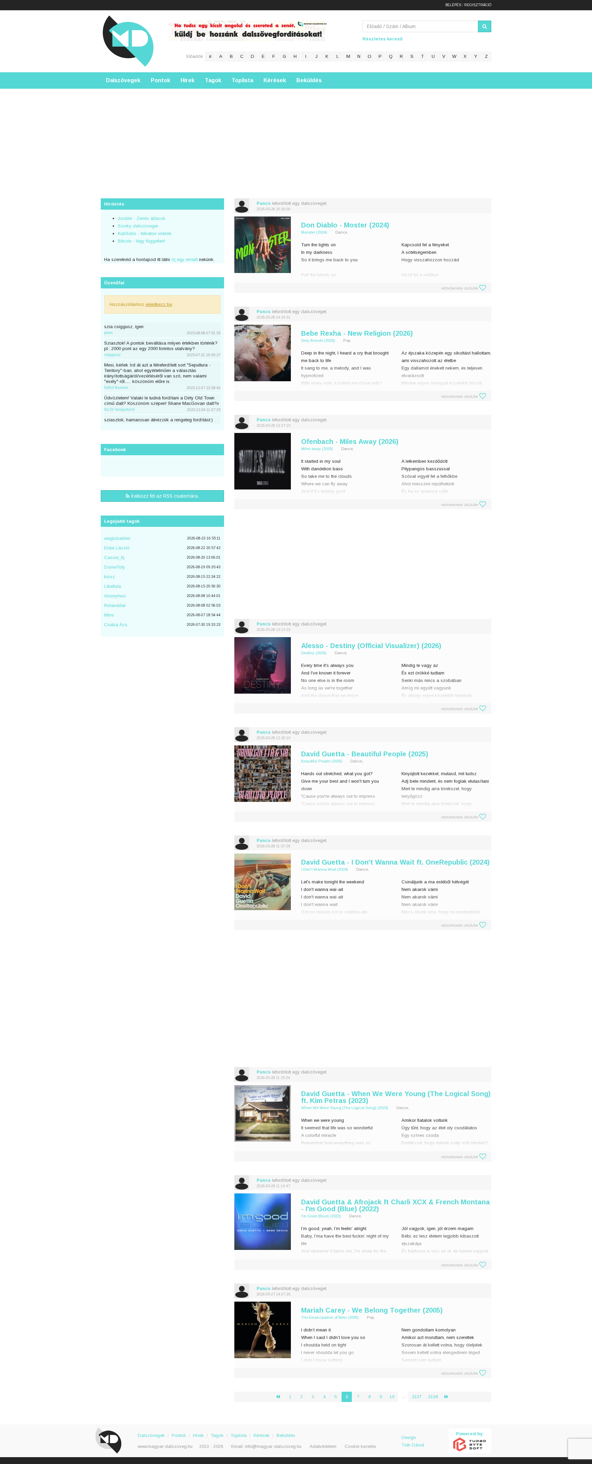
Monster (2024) (314, 232)
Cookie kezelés (360, 1446)
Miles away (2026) (317, 449)
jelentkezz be (159, 304)
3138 (433, 1396)
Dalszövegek (123, 80)
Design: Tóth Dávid (413, 1441)
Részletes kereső (382, 38)
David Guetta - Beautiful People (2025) (364, 754)
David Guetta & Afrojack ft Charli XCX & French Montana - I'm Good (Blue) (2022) (395, 1205)
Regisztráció (477, 5)
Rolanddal (114, 605)
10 (392, 1396)
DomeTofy (114, 567)
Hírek (188, 80)
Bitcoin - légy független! (141, 241)
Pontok (160, 80)
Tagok (213, 80)
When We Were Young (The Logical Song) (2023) (344, 1108)
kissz (109, 576)
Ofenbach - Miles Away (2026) (349, 441)
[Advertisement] (296, 137)
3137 (417, 1396)
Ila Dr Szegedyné (119, 409)
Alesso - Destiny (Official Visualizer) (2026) (371, 645)
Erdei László (117, 547)
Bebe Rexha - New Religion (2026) (357, 333)
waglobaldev (117, 538)
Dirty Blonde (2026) (318, 340)
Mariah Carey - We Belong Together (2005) (372, 1310)
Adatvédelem (323, 1446)
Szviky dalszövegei (138, 225)
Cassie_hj (114, 557)
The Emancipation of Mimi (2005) (330, 1317)
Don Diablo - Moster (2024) (345, 225)
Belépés (453, 5)
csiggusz (112, 354)
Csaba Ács (115, 624)
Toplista (242, 80)
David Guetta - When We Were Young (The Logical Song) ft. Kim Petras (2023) (396, 1097)
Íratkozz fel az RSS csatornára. (164, 496)
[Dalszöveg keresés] (484, 26)
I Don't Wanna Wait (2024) (324, 869)
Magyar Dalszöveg (128, 41)
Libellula (112, 586)
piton (108, 333)
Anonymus (115, 595)
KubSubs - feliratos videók (145, 233)
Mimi (109, 615)
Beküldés (309, 80)
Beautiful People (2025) (321, 761)
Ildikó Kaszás (116, 387)
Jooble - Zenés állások (141, 218)
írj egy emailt (184, 259)
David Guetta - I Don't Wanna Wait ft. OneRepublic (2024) (395, 862)
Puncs (264, 203)
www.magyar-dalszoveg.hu (165, 1446)
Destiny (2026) (313, 653)
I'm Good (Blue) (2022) (321, 1216)
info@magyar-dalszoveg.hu (273, 1446)
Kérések (274, 80)
